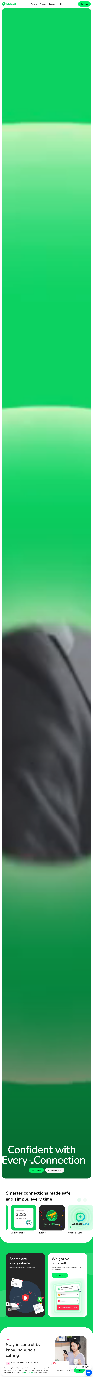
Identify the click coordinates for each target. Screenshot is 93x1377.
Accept (79, 1370)
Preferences (60, 1370)
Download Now (59, 1275)
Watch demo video (54, 1170)
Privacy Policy (28, 1373)
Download (84, 4)
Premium (43, 4)
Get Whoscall (36, 1170)
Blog (61, 4)
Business (52, 4)
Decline (69, 1370)
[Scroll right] (85, 1200)
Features (34, 4)
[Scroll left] (79, 1200)
